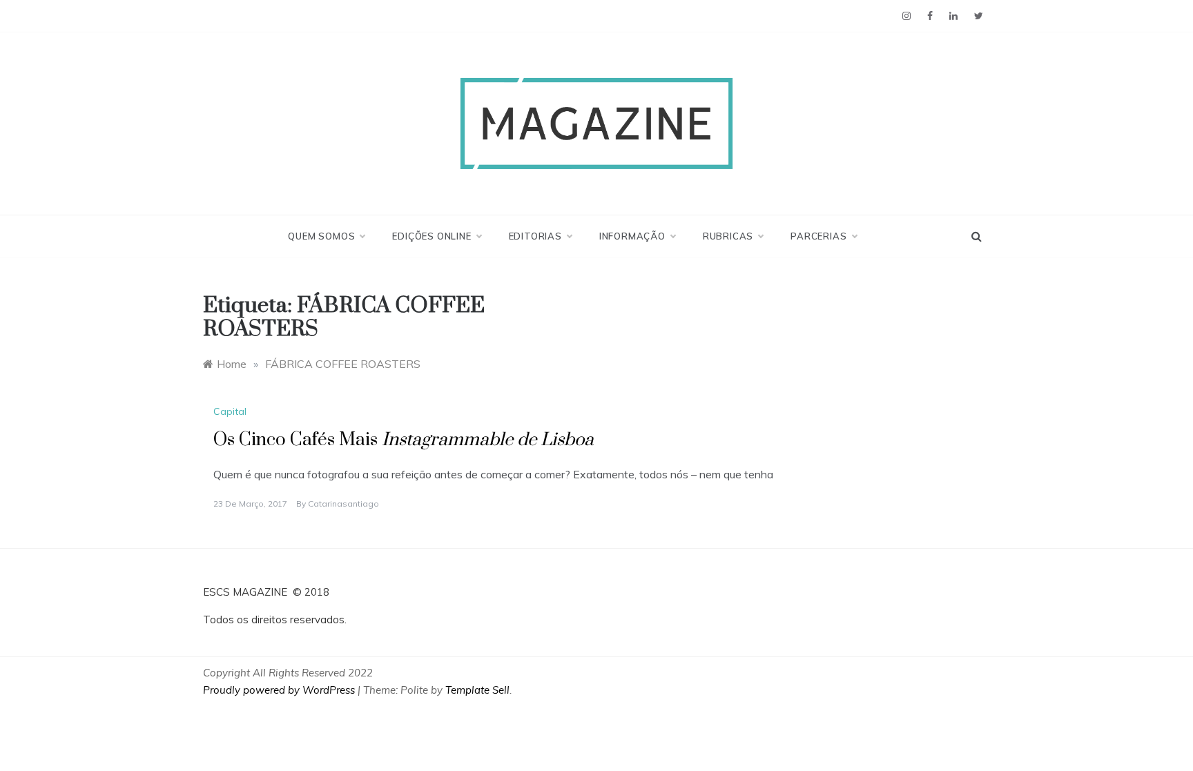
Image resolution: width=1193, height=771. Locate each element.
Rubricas (728, 236)
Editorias (535, 236)
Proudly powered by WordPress (280, 689)
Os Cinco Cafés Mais (403, 440)
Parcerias (818, 236)
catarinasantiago (343, 503)
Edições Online (431, 236)
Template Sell (477, 689)
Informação (632, 236)
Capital (229, 411)
